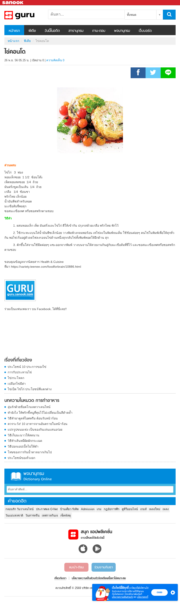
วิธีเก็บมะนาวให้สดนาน (23, 435)
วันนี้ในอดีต (52, 31)
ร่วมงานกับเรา (103, 567)
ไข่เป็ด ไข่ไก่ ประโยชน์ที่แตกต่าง (30, 389)
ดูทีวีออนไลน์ (130, 509)
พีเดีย (32, 31)
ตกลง (159, 592)
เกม (99, 509)
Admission (87, 509)
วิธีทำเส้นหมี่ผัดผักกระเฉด (25, 440)
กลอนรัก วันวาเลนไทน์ (19, 509)
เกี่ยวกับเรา (60, 578)
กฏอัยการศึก (111, 509)
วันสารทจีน (32, 515)
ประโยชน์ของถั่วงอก (21, 458)
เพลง (166, 509)
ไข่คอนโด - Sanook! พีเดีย (27, 15)
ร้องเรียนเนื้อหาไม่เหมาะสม (112, 578)
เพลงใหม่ (154, 509)
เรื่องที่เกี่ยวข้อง (18, 360)
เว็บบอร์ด (145, 31)
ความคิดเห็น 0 (55, 60)
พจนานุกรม (122, 31)
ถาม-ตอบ (98, 31)
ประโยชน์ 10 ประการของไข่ (27, 366)
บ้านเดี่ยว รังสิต (69, 509)
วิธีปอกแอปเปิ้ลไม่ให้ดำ (23, 446)
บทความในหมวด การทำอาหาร (31, 401)
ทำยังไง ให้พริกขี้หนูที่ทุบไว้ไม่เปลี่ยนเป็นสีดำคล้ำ (40, 412)
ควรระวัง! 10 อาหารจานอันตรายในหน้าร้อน (37, 424)
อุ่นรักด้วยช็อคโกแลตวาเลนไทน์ (29, 407)
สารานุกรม (75, 31)
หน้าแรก (14, 31)
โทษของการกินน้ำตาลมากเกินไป (30, 452)
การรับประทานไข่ (20, 372)
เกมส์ (143, 509)
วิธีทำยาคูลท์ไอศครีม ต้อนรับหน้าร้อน (33, 418)
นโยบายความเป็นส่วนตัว (122, 597)
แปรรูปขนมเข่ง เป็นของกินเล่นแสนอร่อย (35, 429)
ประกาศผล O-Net (47, 509)
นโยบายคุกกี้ (142, 597)
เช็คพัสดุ (65, 515)
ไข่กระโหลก (16, 378)
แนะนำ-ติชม (76, 567)
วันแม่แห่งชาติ (14, 515)
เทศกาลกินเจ (50, 515)
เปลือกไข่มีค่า (17, 383)
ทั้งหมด (131, 14)
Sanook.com (13, 2)
